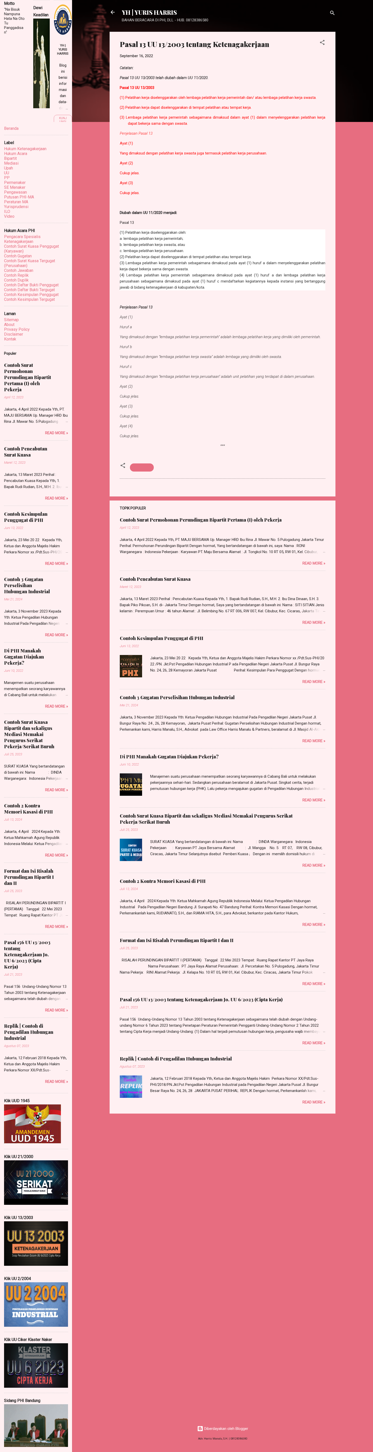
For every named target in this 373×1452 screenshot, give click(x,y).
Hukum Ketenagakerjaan (25, 148)
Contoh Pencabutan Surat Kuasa (155, 579)
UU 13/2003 (141, 467)
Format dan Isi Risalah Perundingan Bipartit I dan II (176, 940)
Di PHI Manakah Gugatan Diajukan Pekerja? (169, 757)
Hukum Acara (15, 153)
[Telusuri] (332, 14)
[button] (322, 43)
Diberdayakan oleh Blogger (225, 1428)
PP (7, 177)
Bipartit (10, 158)
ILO (7, 211)
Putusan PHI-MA (19, 197)
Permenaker (15, 182)
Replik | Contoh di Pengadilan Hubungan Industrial (176, 1059)
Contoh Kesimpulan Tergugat (29, 299)
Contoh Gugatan (18, 256)
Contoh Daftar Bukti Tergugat (29, 289)
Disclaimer (13, 334)
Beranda (11, 128)
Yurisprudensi (16, 206)
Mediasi (11, 163)
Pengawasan (15, 192)
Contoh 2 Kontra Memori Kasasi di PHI (163, 881)
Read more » (313, 563)
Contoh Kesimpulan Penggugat (31, 294)
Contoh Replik (16, 275)
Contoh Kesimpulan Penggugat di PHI (161, 638)
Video (9, 216)
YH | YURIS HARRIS (149, 12)
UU (6, 172)
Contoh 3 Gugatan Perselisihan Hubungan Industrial (177, 697)
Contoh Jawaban (18, 270)
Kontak (10, 339)
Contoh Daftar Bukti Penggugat (31, 285)
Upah (8, 168)
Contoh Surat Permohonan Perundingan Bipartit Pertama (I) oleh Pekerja (201, 520)
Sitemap (11, 319)
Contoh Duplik (16, 280)
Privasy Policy (17, 329)
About (9, 324)
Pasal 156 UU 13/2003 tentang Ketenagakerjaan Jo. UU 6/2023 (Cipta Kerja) (201, 999)
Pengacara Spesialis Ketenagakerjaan (22, 239)
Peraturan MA (16, 201)
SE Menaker (14, 187)
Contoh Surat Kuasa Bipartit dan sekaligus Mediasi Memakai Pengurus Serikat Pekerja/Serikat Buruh (29, 734)
